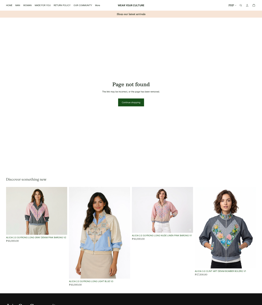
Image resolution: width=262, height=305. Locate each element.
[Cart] (253, 5)
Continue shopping (131, 102)
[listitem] (98, 5)
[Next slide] (125, 232)
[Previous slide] (73, 232)
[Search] (240, 5)
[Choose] (62, 230)
